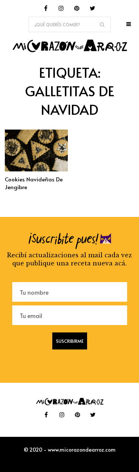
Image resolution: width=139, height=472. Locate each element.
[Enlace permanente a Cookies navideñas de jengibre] (36, 169)
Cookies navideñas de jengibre (34, 183)
